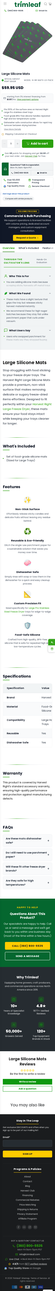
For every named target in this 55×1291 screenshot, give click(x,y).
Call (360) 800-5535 (27, 946)
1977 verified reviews (36, 1264)
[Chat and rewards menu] (50, 645)
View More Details (12, 129)
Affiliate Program (27, 1218)
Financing (27, 1195)
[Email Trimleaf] (35, 1227)
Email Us (43, 173)
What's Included (28, 248)
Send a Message (27, 956)
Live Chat (14, 1259)
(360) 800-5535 (21, 173)
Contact (27, 1181)
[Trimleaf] (28, 4)
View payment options (27, 99)
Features (48, 248)
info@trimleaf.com (29, 1254)
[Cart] (49, 4)
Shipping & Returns (27, 1209)
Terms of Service (39, 1278)
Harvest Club (31, 156)
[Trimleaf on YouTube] (24, 1227)
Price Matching (27, 1204)
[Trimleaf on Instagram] (30, 1227)
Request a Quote (26, 237)
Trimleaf (17, 1278)
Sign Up (27, 1154)
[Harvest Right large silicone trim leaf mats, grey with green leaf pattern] (27, 42)
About (27, 1176)
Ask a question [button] (27, 1088)
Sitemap (26, 1278)
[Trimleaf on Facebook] (18, 1227)
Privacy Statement (27, 1214)
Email (6, 1137)
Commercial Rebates (27, 1200)
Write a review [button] (27, 1081)
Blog (27, 1186)
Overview (9, 248)
